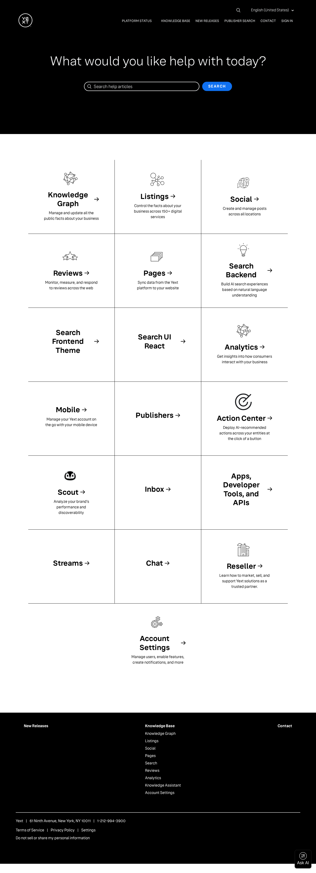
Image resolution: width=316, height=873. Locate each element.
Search (151, 763)
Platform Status (137, 21)
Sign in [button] (287, 21)
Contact (268, 21)
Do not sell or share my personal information (53, 838)
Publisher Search (239, 21)
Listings (151, 741)
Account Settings (159, 792)
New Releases (207, 21)
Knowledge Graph (160, 733)
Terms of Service (30, 830)
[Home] (25, 26)
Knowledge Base (175, 21)
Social (150, 748)
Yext (19, 820)
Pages (150, 755)
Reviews (152, 770)
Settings (88, 830)
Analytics (153, 777)
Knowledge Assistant (163, 785)
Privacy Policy (63, 830)
